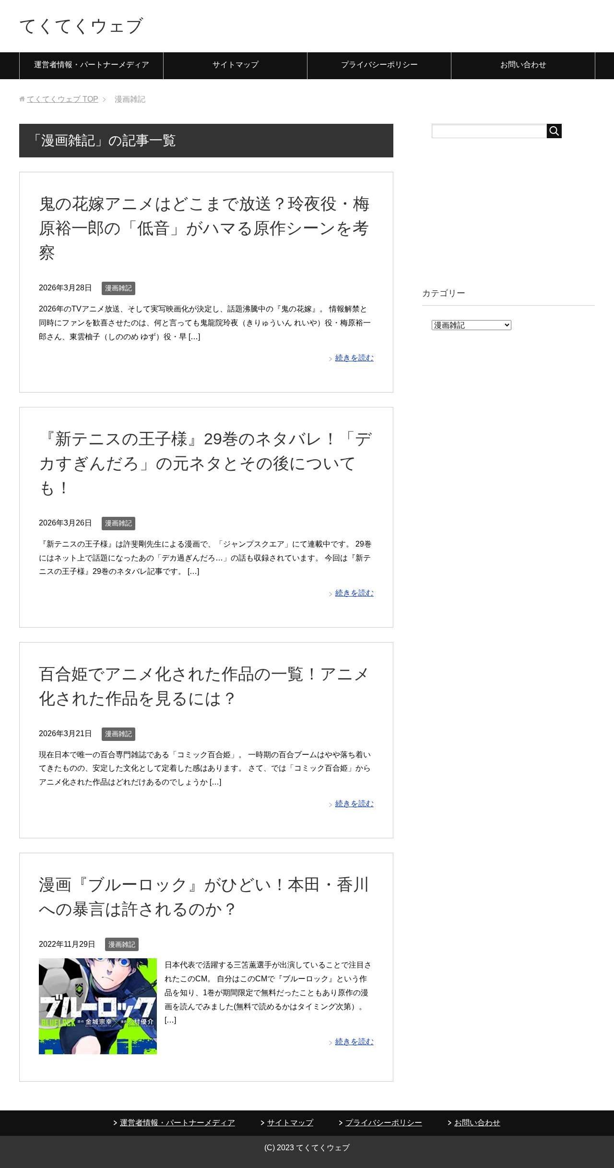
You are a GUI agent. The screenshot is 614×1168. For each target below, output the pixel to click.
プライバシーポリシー (379, 64)
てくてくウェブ (81, 26)
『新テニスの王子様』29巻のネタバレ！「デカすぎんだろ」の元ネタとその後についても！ (205, 463)
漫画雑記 (118, 288)
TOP (62, 99)
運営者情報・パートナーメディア (91, 64)
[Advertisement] (508, 213)
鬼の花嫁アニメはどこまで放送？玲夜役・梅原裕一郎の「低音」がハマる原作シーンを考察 (204, 228)
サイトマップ (236, 64)
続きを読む (354, 358)
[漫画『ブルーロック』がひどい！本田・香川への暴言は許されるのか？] (98, 1047)
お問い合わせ (523, 64)
